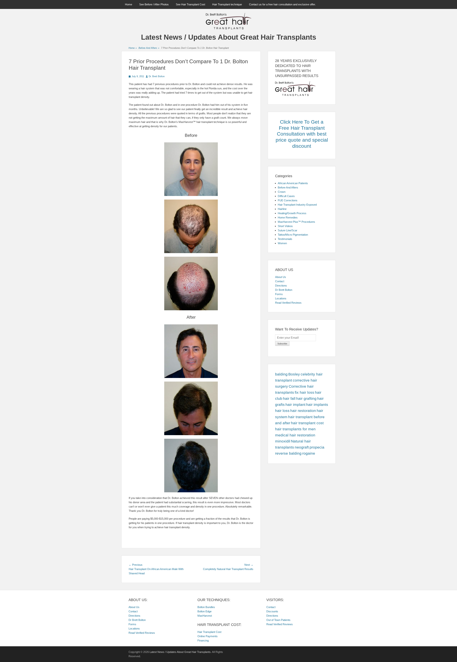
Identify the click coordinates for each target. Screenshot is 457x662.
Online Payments (207, 636)
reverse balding (288, 453)
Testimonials (285, 238)
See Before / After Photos (154, 4)
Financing (203, 640)
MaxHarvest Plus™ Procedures (296, 221)
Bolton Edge (204, 611)
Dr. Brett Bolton (157, 76)
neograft (302, 447)
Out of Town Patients (278, 619)
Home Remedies (288, 217)
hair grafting (306, 398)
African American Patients (293, 183)
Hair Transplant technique (227, 4)
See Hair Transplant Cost (190, 4)
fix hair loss (304, 392)
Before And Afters (149, 48)
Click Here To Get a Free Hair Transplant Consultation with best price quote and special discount (302, 134)
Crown (281, 191)
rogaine (308, 453)
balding (281, 374)
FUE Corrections (287, 200)
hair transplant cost (307, 423)
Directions (281, 285)
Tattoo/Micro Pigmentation (293, 234)
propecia (317, 447)
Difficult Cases (286, 196)
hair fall (289, 398)
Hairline (282, 208)
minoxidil (282, 441)
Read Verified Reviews (288, 302)
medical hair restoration (295, 435)
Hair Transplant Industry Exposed (297, 204)
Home (128, 4)
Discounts (272, 611)
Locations (280, 298)
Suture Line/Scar (287, 230)
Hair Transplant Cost (209, 631)
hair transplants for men (295, 429)
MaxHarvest (204, 615)
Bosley (294, 374)
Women (282, 243)
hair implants (317, 404)
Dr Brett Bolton (283, 289)
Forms (279, 294)
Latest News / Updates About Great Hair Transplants (228, 37)
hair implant (295, 404)
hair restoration (303, 411)
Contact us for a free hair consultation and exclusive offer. (282, 4)
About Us (280, 276)
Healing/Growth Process (292, 213)
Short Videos (285, 226)
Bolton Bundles (206, 607)
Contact (279, 281)
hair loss (282, 411)
